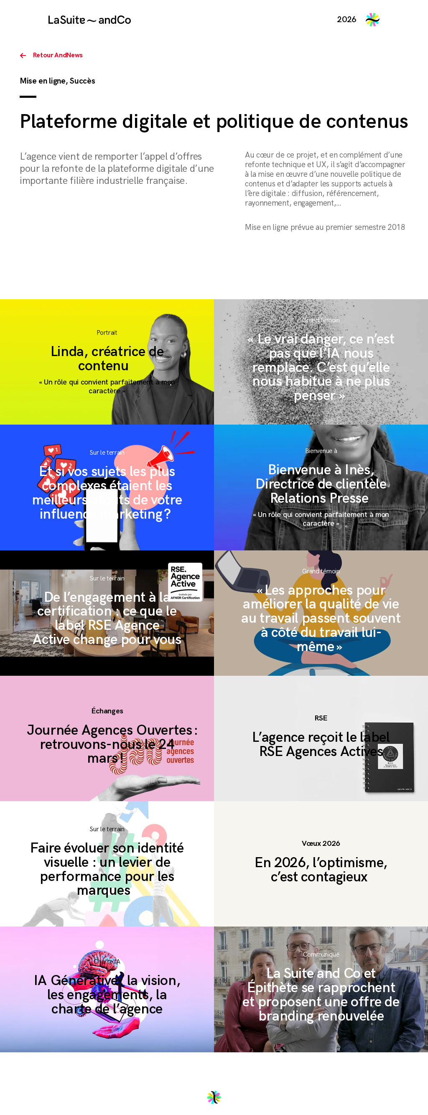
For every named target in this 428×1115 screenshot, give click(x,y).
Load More (214, 1097)
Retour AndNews (58, 55)
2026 (347, 20)
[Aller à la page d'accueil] (89, 19)
